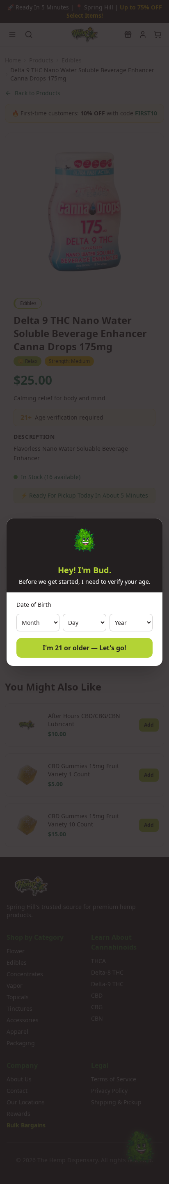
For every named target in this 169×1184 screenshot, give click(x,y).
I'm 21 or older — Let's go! (84, 647)
